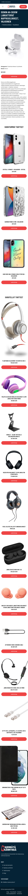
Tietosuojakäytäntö (11, 893)
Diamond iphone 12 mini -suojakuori (14, 222)
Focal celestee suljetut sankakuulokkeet (14, 526)
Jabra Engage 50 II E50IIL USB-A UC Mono (14, 688)
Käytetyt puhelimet (8, 868)
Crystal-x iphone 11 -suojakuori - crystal (14, 169)
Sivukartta (19, 893)
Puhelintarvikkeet (7, 25)
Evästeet (19, 892)
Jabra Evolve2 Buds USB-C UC (14, 569)
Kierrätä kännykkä (7, 865)
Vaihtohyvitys (6, 870)
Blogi (4, 873)
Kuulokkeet (16, 25)
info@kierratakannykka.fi (6, 1)
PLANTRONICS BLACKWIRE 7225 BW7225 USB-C (14, 361)
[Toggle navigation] (2, 6)
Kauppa (23, 6)
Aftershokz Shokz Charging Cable (14, 645)
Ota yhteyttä (13, 892)
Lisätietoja (14, 76)
